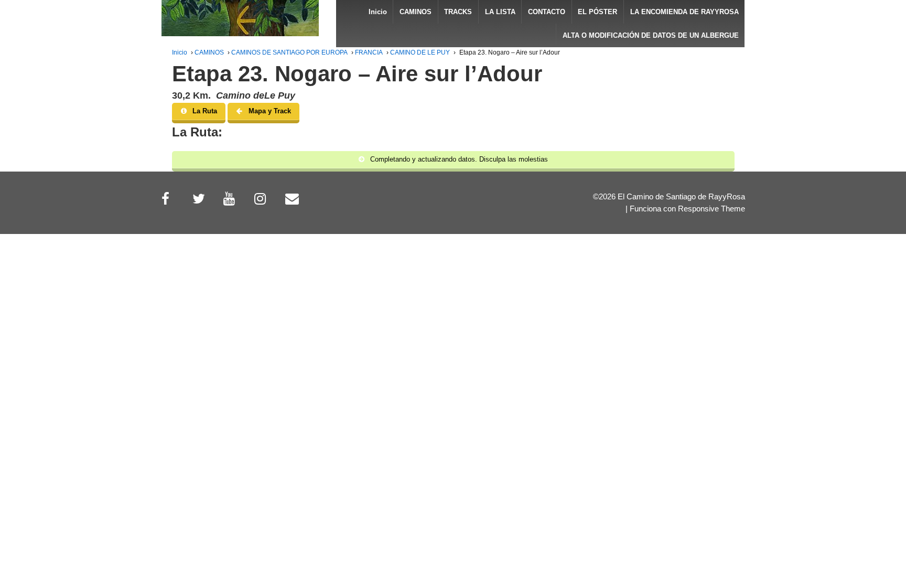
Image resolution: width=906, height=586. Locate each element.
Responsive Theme (711, 209)
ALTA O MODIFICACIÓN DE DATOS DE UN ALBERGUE (651, 35)
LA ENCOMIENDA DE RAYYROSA (684, 12)
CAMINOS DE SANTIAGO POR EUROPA (289, 52)
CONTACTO (546, 12)
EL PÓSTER (597, 12)
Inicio (378, 12)
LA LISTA (500, 12)
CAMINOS (416, 12)
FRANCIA (369, 52)
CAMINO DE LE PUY (420, 52)
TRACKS (458, 12)
